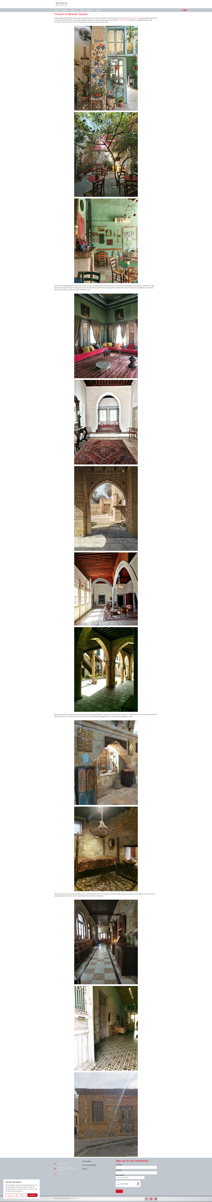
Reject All (21, 1195)
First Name (119, 1164)
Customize (11, 1195)
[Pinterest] (184, 10)
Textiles (90, 10)
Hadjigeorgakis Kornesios (129, 18)
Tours (73, 10)
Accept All (32, 1195)
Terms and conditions (89, 1165)
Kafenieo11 (122, 20)
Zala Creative (73, 1198)
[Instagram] (182, 10)
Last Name (119, 1170)
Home (57, 10)
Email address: (120, 1175)
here (22, 1191)
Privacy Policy (86, 1161)
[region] (21, 1189)
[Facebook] (186, 10)
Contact (99, 10)
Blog (81, 10)
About (65, 10)
